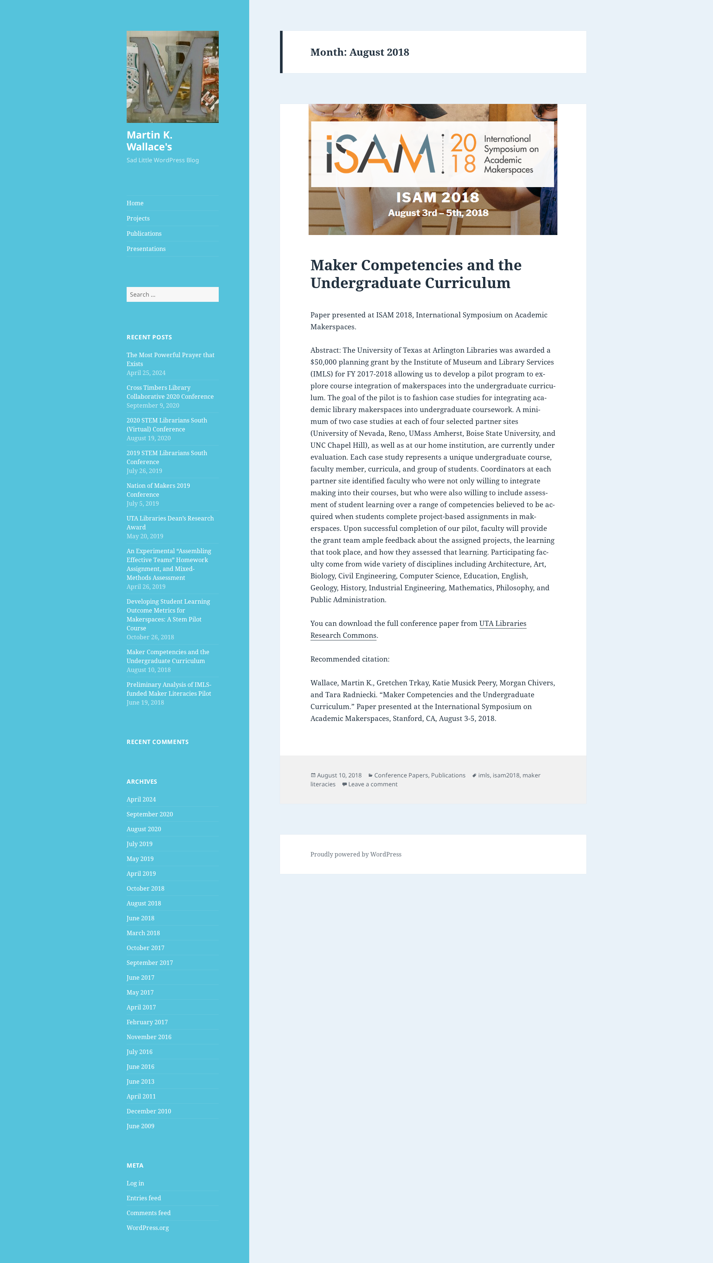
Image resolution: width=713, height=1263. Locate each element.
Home (135, 203)
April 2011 (141, 1096)
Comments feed (149, 1213)
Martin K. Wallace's (150, 140)
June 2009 (140, 1126)
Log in (135, 1183)
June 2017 (140, 977)
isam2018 (506, 775)
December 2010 (149, 1111)
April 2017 (141, 1007)
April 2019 (141, 873)
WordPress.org (148, 1228)
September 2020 (150, 814)
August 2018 (144, 903)
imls (484, 775)
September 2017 (150, 963)
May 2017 (140, 992)
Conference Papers (401, 775)
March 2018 (143, 933)
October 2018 (146, 888)
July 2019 (140, 844)
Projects (138, 218)
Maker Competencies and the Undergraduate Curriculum (416, 273)
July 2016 (140, 1052)
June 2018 (140, 918)
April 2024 (141, 799)
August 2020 (144, 829)
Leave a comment (373, 784)
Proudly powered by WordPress (355, 854)
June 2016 (140, 1067)
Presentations (146, 249)
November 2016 (149, 1037)
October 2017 (146, 948)
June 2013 (140, 1081)
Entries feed (144, 1198)
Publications (144, 233)
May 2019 (140, 859)
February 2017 (147, 1022)
